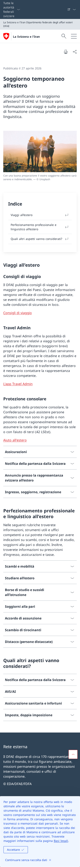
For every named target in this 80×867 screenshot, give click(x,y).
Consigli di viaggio (17, 313)
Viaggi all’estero (21, 215)
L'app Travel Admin (18, 384)
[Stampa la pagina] (65, 51)
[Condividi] (74, 51)
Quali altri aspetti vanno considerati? (36, 239)
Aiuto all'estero (15, 440)
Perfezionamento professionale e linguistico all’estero (33, 227)
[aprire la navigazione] (74, 36)
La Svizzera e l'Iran (26, 37)
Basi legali (61, 841)
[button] (73, 754)
